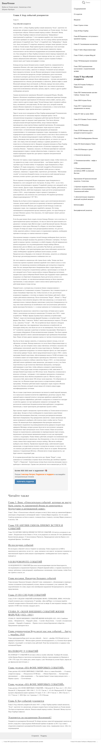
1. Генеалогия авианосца (82, 155)
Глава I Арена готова (81, 25)
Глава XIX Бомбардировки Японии (86, 138)
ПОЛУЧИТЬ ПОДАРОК (25, 481)
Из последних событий (20, 545)
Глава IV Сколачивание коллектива (86, 44)
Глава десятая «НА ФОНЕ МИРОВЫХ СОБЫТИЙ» (36, 667)
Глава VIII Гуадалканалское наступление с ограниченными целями (84, 68)
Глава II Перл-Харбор (81, 31)
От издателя (78, 14)
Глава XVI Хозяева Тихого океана (85, 119)
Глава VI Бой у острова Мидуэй (84, 55)
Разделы (44, 736)
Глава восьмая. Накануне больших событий (32, 578)
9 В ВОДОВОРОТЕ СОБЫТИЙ (25, 561)
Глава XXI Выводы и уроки (83, 149)
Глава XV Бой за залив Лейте (84, 114)
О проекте (35, 736)
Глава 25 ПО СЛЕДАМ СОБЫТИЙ (27, 594)
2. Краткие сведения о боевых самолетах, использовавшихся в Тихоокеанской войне (84, 188)
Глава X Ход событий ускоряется (26, 700)
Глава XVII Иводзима (81, 125)
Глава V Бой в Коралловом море (85, 50)
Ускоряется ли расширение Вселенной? (30, 717)
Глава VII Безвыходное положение (85, 61)
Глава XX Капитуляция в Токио (84, 144)
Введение (77, 20)
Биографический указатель (83, 210)
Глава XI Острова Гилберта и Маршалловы (83, 741)
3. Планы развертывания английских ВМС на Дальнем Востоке (84, 170)
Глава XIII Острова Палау (82, 100)
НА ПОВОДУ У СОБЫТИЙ (23, 651)
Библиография (79, 205)
